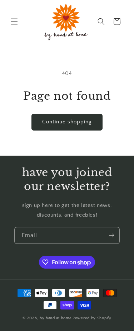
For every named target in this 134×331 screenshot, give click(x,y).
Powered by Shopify (92, 318)
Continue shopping (67, 122)
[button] (14, 21)
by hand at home (56, 318)
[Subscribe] (111, 235)
